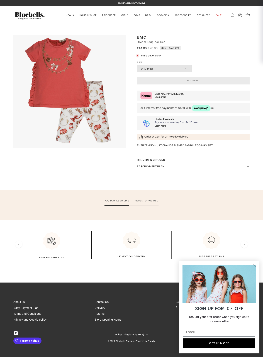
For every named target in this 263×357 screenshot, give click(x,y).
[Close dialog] (255, 266)
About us (19, 301)
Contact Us (101, 301)
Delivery (99, 307)
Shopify (151, 341)
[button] (125, 15)
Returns (99, 313)
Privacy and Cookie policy (30, 319)
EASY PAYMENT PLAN (150, 166)
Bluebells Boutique (125, 341)
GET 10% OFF (219, 343)
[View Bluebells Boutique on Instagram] (16, 333)
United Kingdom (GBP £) (129, 334)
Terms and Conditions (27, 313)
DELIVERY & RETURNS (151, 160)
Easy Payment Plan (25, 307)
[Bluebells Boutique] (29, 15)
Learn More (160, 126)
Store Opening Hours (107, 319)
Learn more (160, 97)
